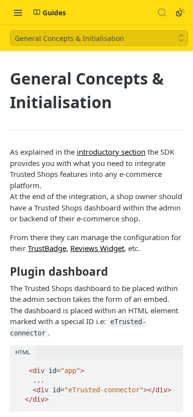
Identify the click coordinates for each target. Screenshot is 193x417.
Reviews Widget (97, 248)
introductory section (111, 152)
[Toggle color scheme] (180, 12)
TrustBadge (47, 248)
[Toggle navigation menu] (18, 12)
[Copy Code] (171, 368)
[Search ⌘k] (162, 12)
